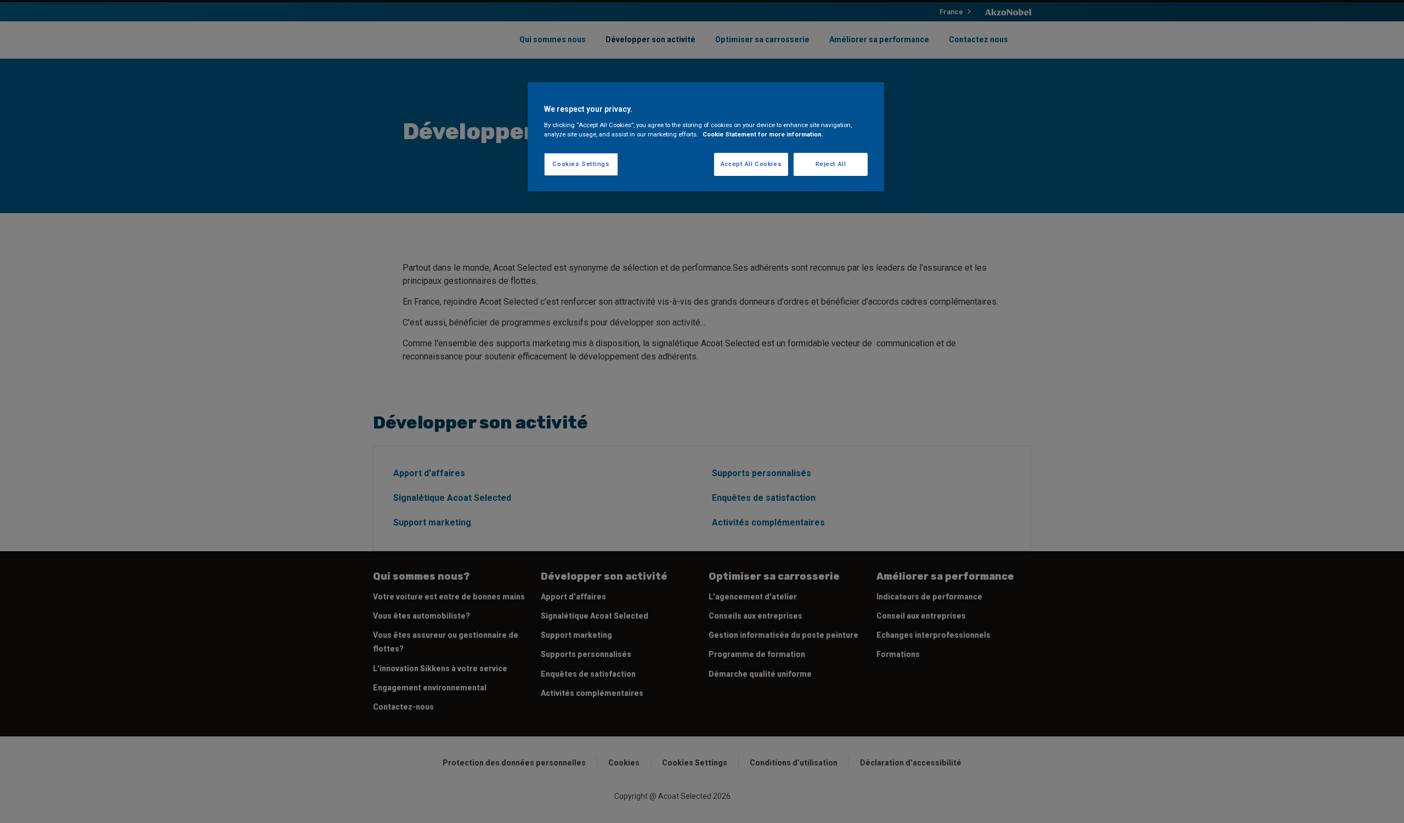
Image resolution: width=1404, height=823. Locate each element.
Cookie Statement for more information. (763, 134)
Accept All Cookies (751, 164)
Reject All (831, 164)
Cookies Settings (580, 164)
